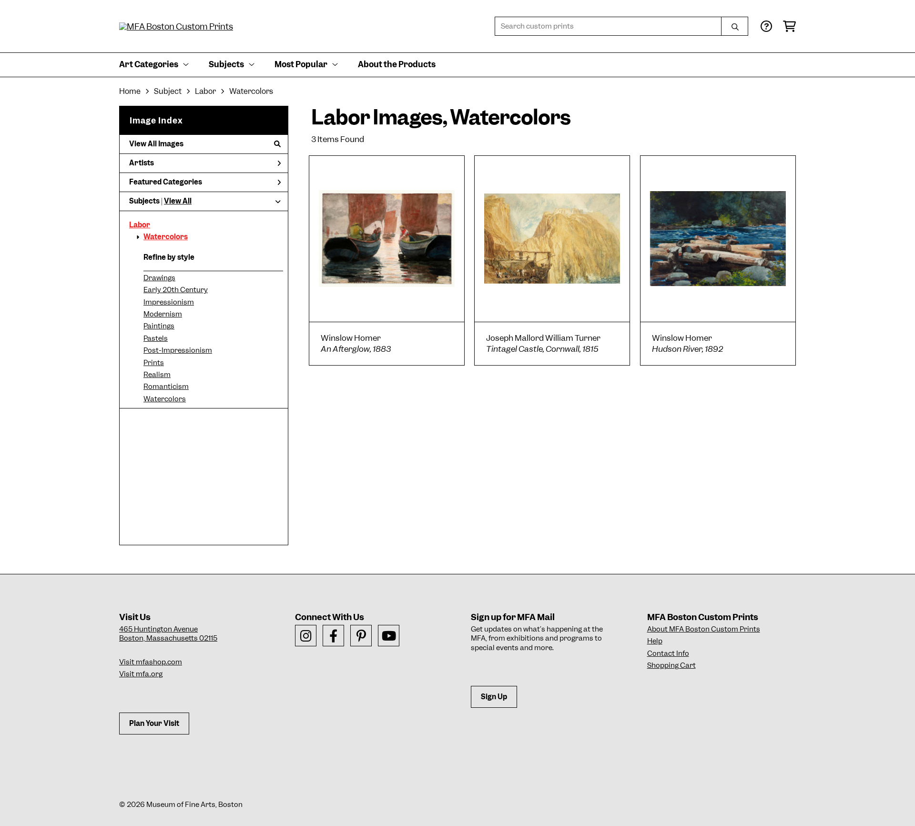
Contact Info (668, 653)
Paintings (158, 326)
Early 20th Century (175, 290)
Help (654, 641)
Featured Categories (165, 182)
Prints (153, 362)
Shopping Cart (671, 665)
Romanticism (166, 386)
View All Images (156, 144)
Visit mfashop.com (150, 662)
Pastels (155, 338)
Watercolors (165, 237)
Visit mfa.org (141, 674)
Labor (139, 225)
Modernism (162, 314)
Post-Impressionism (177, 350)
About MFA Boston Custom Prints (703, 629)
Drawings (159, 278)
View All (178, 201)
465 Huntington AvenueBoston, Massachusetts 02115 (168, 633)
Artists (141, 163)
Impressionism (168, 302)
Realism (157, 374)
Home (130, 91)
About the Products (397, 64)
